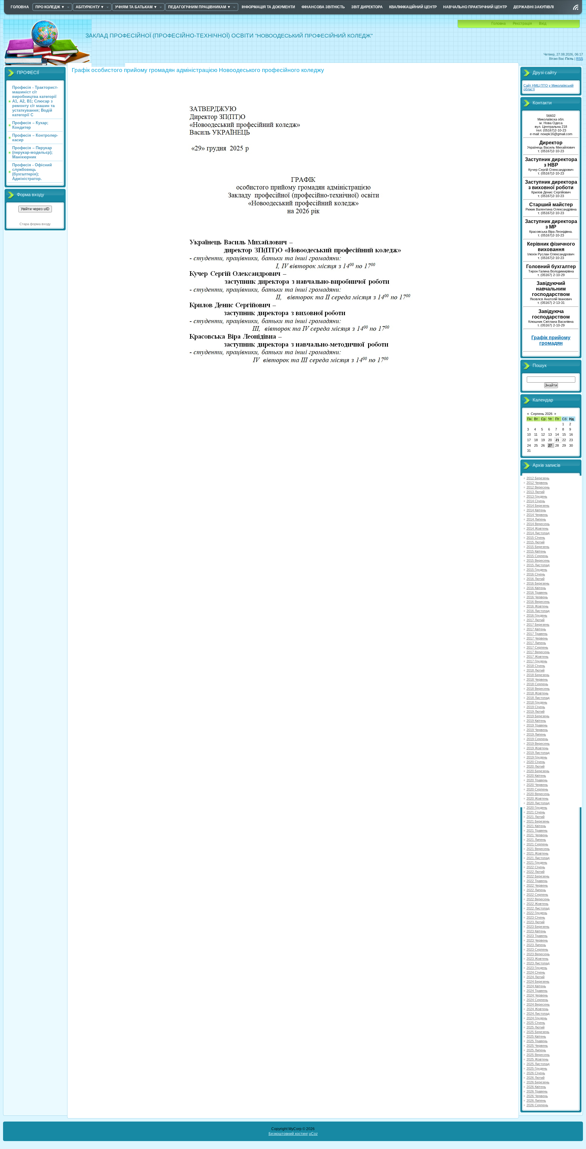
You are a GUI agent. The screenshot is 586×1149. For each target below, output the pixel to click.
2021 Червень (537, 835)
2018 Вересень (538, 688)
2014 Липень (536, 519)
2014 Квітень (536, 510)
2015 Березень (537, 547)
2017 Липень (536, 643)
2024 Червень (537, 995)
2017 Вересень (538, 652)
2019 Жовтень (537, 748)
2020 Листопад (537, 803)
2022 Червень (537, 885)
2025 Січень (535, 1023)
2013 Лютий (535, 492)
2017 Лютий (535, 620)
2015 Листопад (537, 565)
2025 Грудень (536, 1068)
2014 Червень (537, 515)
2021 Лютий (535, 817)
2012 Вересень (538, 487)
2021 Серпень (537, 844)
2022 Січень (535, 867)
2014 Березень (537, 505)
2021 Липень (536, 839)
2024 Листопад (537, 1013)
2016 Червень (537, 597)
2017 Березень (537, 624)
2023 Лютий (535, 922)
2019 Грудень (536, 757)
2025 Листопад (537, 1064)
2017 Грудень (536, 661)
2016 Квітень (536, 588)
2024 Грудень (536, 1018)
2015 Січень (535, 537)
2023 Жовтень (537, 958)
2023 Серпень (537, 949)
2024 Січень (535, 972)
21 (557, 440)
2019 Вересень (538, 743)
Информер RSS (575, 7)
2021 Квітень (536, 826)
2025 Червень (537, 1045)
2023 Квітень (536, 931)
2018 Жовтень (537, 693)
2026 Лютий (535, 1077)
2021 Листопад (537, 858)
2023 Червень (537, 940)
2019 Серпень (537, 739)
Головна (498, 23)
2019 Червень (537, 730)
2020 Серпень (537, 789)
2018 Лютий (535, 670)
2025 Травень (537, 1041)
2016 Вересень (538, 601)
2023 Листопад (537, 963)
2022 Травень (537, 881)
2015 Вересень (538, 560)
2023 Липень (536, 945)
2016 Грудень (536, 615)
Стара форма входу (35, 224)
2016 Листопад (537, 611)
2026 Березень (537, 1082)
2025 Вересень (538, 1055)
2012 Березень (537, 478)
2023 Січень (535, 917)
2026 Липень (536, 1100)
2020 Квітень (536, 775)
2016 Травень (537, 592)
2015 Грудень (536, 569)
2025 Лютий (535, 1027)
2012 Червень (537, 482)
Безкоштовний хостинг (288, 1134)
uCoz (313, 1134)
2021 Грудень (536, 862)
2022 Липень (536, 890)
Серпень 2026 (541, 414)
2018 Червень (537, 679)
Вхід (542, 23)
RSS (579, 58)
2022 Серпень (537, 894)
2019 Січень (535, 707)
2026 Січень (535, 1073)
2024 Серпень (537, 1000)
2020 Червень (537, 785)
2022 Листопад (537, 908)
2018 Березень (537, 675)
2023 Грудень (536, 968)
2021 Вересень (538, 849)
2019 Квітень (536, 720)
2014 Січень (535, 501)
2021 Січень (535, 812)
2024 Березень (537, 981)
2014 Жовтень (537, 528)
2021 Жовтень (537, 853)
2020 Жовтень (537, 798)
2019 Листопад (537, 753)
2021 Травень (537, 830)
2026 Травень (537, 1091)
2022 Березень (537, 876)
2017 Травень (537, 634)
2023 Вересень (538, 954)
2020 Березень (537, 771)
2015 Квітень (536, 551)
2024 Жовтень (537, 1009)
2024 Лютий (535, 977)
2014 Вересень (538, 524)
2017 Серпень (537, 647)
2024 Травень (537, 990)
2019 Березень (537, 716)
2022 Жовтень (537, 904)
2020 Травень (537, 780)
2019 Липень (536, 734)
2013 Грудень (536, 496)
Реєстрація (522, 23)
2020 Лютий (535, 766)
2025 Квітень (536, 1036)
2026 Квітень (536, 1087)
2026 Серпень (537, 1105)
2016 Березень (537, 583)
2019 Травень (537, 725)
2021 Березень (537, 821)
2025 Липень (536, 1050)
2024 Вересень (538, 1004)
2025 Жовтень (537, 1059)
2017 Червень (537, 638)
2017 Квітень (536, 629)
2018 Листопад (537, 698)
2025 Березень (537, 1032)
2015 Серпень (537, 556)
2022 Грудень (536, 913)
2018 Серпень (537, 684)
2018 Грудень (536, 702)
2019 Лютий (535, 711)
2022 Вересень (538, 899)
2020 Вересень (538, 794)
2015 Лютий (535, 542)
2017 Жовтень (537, 656)
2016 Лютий (535, 579)
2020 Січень (535, 762)
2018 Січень (535, 666)
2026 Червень (537, 1096)
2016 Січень (535, 574)
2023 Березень (537, 926)
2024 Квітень (536, 986)
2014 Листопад (537, 533)
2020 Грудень (536, 807)
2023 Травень (537, 936)
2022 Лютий (535, 871)
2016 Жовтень (537, 606)
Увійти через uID (35, 209)
